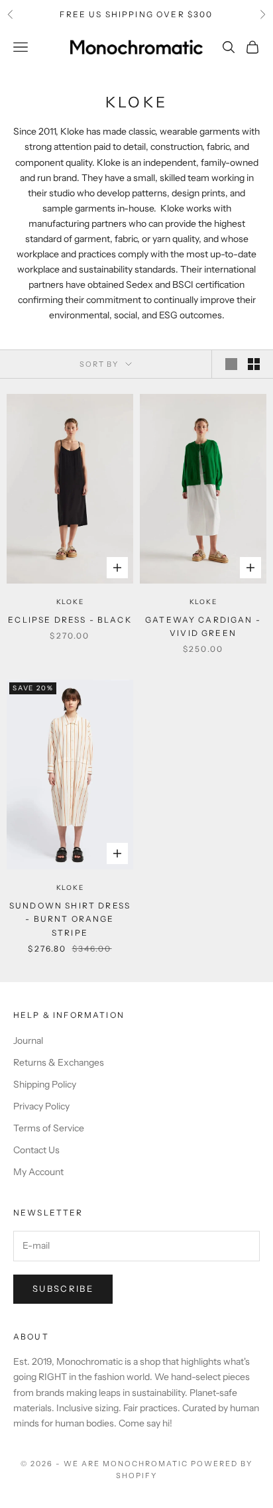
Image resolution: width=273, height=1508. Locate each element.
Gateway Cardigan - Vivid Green (203, 626)
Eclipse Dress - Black (69, 620)
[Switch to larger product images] (231, 364)
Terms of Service (48, 1128)
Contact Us (36, 1150)
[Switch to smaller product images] (254, 364)
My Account (38, 1172)
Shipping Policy (44, 1084)
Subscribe (62, 1288)
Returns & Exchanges (58, 1062)
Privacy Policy (41, 1106)
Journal (28, 1040)
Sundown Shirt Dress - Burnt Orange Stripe (70, 919)
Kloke (70, 601)
